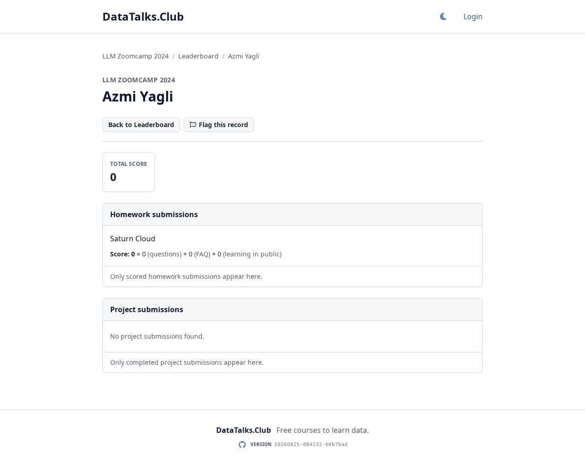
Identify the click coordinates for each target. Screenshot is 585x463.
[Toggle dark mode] (443, 16)
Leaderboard (198, 56)
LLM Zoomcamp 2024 (135, 56)
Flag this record (223, 124)
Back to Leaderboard (141, 124)
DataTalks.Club (143, 16)
